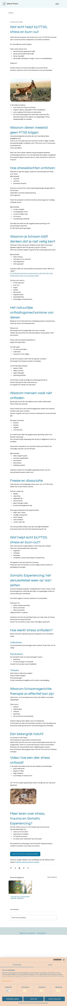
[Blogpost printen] (28, 868)
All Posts (10, 13)
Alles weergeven (52, 877)
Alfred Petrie (12, 4)
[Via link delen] (24, 868)
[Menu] (57, 4)
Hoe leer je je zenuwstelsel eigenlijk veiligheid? (20, 897)
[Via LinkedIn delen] (19, 868)
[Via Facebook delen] (11, 868)
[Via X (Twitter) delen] (15, 868)
